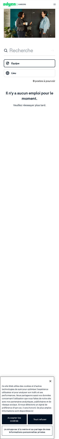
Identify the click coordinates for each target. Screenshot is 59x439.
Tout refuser (40, 419)
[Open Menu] (54, 4)
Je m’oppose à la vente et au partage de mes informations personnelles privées (27, 430)
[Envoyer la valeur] (52, 50)
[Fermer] (50, 381)
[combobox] (29, 50)
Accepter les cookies (14, 419)
